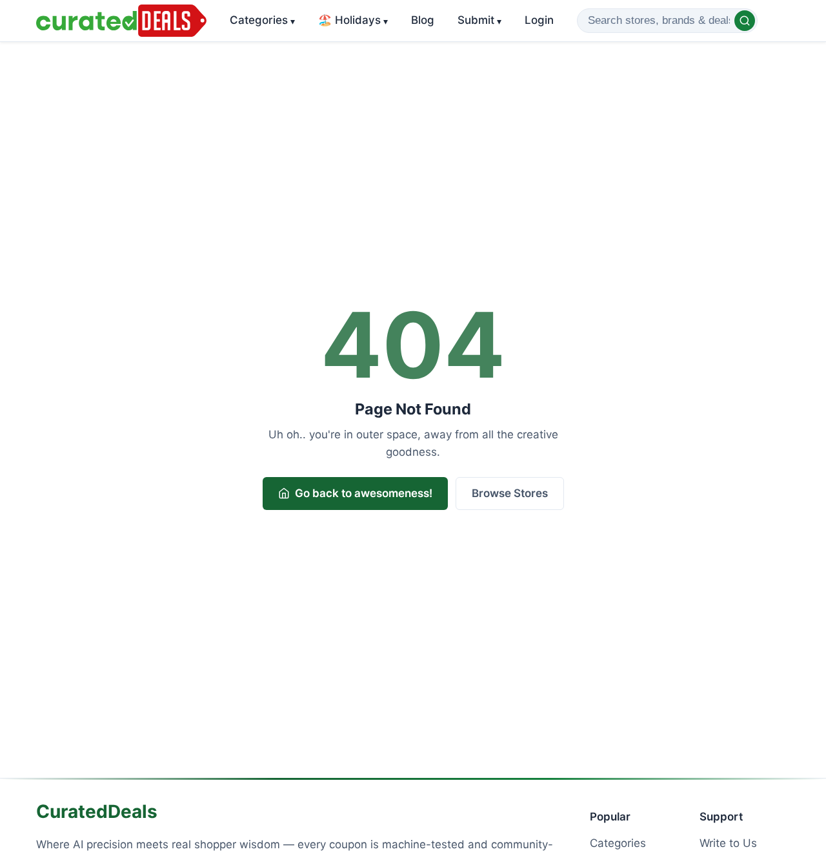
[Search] (744, 20)
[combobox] (667, 20)
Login (539, 20)
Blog (422, 20)
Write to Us (728, 843)
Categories (262, 20)
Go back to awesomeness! (363, 493)
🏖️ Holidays (353, 20)
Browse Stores (510, 493)
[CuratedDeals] (121, 21)
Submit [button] (479, 20)
